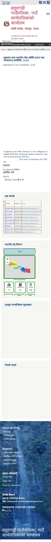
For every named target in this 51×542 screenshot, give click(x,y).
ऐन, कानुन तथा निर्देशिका (11, 170)
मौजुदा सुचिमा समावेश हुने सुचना (18, 45)
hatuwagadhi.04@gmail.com (29, 217)
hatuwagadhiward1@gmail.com (30, 208)
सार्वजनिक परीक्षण (9, 464)
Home (3, 49)
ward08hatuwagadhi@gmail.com (31, 229)
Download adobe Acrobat (30, 154)
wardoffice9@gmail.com (28, 232)
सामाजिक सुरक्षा (9, 435)
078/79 (6, 177)
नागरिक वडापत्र (9, 439)
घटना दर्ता (7, 432)
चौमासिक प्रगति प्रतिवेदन (12, 456)
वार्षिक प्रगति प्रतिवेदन (11, 453)
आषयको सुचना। (37, 45)
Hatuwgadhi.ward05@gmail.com (30, 220)
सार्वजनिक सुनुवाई (9, 460)
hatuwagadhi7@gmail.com (29, 226)
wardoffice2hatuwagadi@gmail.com (31, 211)
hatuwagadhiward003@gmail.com (31, 214)
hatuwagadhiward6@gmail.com (30, 223)
